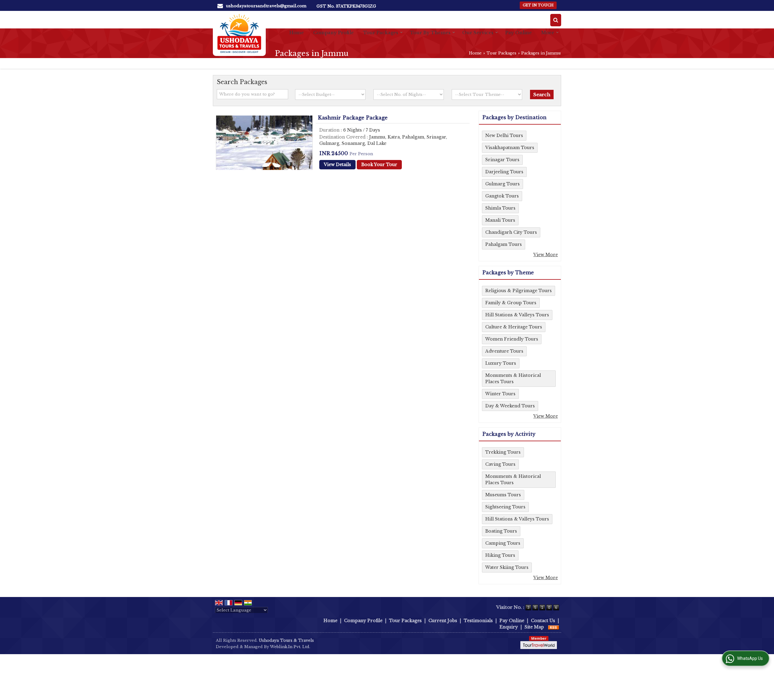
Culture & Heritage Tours (513, 327)
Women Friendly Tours (511, 339)
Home (296, 32)
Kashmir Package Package (353, 118)
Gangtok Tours (502, 196)
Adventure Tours (504, 351)
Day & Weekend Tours (510, 406)
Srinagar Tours (502, 159)
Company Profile (333, 32)
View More (545, 254)
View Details (337, 164)
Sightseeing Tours (505, 507)
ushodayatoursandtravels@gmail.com (266, 5)
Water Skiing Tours (506, 567)
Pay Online (518, 32)
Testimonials (478, 620)
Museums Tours (503, 494)
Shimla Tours (500, 208)
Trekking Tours (503, 452)
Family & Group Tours (510, 302)
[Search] (555, 20)
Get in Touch (538, 5)
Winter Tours (500, 393)
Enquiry (508, 627)
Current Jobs (442, 620)
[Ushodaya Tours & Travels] (239, 33)
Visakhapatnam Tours (509, 147)
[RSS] (553, 627)
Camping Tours (502, 543)
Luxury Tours (500, 363)
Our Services (477, 32)
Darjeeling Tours (504, 172)
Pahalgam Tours (503, 244)
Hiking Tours (500, 555)
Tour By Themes (430, 32)
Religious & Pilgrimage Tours (518, 290)
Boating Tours (501, 531)
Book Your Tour (379, 164)
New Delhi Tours (504, 135)
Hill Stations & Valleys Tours (517, 315)
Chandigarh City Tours (511, 232)
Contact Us (543, 620)
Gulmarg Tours (502, 184)
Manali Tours (500, 220)
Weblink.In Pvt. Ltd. (290, 646)
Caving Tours (500, 464)
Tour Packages (380, 32)
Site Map (534, 627)
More (547, 32)
